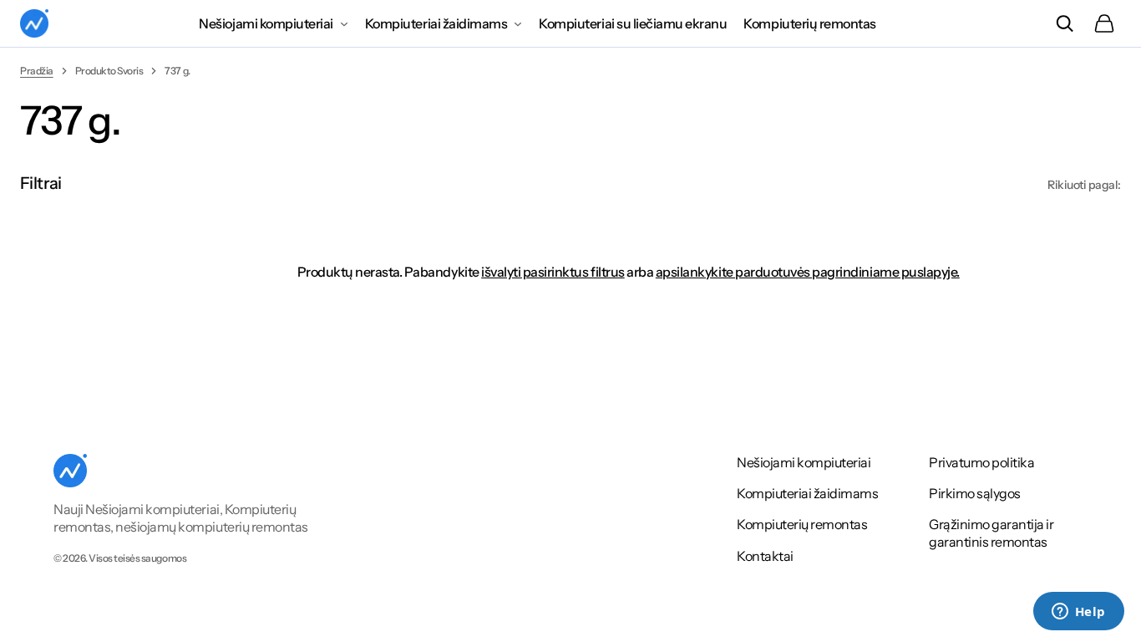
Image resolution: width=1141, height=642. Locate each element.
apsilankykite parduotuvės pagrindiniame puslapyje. (808, 271)
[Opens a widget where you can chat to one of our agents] (1078, 613)
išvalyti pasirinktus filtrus (553, 271)
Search (1064, 23)
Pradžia (36, 70)
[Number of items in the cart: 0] (1104, 23)
